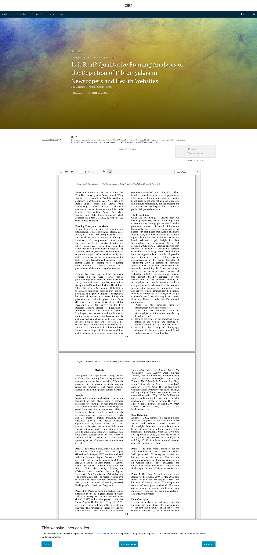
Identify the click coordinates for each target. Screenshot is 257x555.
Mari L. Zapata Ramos (101, 86)
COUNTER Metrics (105, 533)
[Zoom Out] (170, 172)
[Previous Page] (76, 171)
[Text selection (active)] (109, 171)
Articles (5, 14)
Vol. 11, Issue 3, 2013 (80, 58)
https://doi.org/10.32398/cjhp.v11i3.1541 (93, 93)
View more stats (195, 160)
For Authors (22, 14)
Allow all (210, 544)
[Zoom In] (173, 172)
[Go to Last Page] (98, 171)
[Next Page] (94, 171)
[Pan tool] (103, 171)
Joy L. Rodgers (79, 86)
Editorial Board (38, 14)
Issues (62, 14)
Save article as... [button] (127, 149)
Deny (48, 544)
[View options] (60, 172)
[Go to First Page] (72, 171)
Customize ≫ (129, 544)
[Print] (66, 171)
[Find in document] (198, 171)
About (52, 14)
